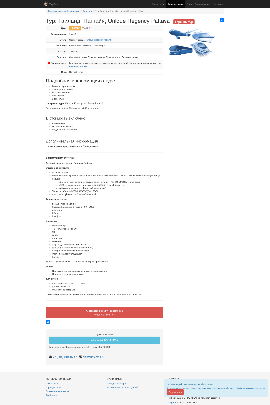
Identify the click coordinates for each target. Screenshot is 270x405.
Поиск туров (158, 3)
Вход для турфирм (116, 383)
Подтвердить (175, 392)
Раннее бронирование (198, 3)
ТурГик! (54, 4)
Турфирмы (219, 3)
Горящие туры (175, 3)
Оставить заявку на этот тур (104, 312)
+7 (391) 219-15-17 (65, 357)
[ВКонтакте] (222, 20)
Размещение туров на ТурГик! (122, 387)
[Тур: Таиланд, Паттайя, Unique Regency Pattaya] (192, 42)
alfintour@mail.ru (93, 357)
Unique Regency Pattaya (98, 39)
